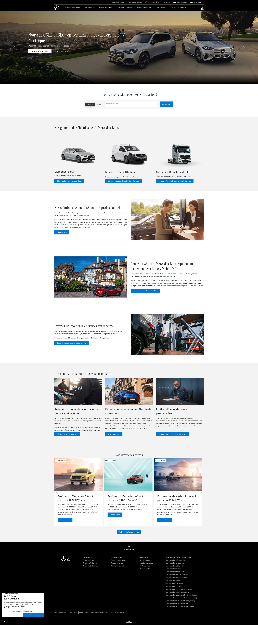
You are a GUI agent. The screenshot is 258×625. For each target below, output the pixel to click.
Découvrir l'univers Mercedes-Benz (69, 181)
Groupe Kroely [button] (145, 557)
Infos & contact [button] (116, 557)
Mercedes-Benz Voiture (72, 8)
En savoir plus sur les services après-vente (71, 343)
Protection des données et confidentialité (93, 612)
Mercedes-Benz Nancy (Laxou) (176, 577)
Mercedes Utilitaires (106, 8)
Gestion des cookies (118, 612)
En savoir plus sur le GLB (39, 51)
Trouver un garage (117, 563)
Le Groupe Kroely (118, 2)
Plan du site (73, 612)
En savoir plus (62, 232)
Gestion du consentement (63, 616)
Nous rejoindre (145, 569)
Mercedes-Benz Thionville (175, 583)
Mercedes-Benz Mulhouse (175, 572)
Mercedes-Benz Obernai (174, 566)
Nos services (161, 8)
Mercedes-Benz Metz (173, 580)
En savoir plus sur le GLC (62, 51)
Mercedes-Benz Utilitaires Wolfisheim (179, 589)
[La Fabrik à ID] (129, 621)
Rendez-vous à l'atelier (119, 566)
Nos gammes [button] (87, 557)
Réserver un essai (114, 434)
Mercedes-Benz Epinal (173, 586)
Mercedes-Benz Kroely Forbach (177, 575)
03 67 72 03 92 (182, 2)
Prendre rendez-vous (144, 8)
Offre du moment (60, 460)
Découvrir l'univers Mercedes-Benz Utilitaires (123, 181)
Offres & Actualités (151, 2)
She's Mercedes (145, 566)
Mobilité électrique (146, 563)
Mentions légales (60, 612)
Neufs (99, 105)
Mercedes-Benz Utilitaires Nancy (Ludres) (180, 601)
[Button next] (201, 492)
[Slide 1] (131, 81)
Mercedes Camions (125, 8)
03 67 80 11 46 (199, 2)
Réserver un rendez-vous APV (67, 434)
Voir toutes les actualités (129, 532)
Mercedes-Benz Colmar (174, 569)
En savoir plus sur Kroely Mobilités (145, 291)
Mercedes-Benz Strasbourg (175, 560)
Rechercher (166, 104)
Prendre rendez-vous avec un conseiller (172, 434)
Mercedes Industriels (90, 566)
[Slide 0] (127, 81)
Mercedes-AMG (90, 8)
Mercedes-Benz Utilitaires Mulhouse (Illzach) (181, 595)
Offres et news (145, 560)
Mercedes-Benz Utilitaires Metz (177, 604)
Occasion (90, 105)
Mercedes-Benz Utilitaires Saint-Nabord (180, 607)
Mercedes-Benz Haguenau (175, 563)
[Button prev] (56, 492)
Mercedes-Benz (88, 560)
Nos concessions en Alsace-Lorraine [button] (178, 557)
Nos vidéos (166, 2)
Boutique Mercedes (135, 2)
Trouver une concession (179, 8)
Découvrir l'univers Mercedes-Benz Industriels (175, 181)
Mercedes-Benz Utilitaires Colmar (177, 592)
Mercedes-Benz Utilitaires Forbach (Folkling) (181, 598)
